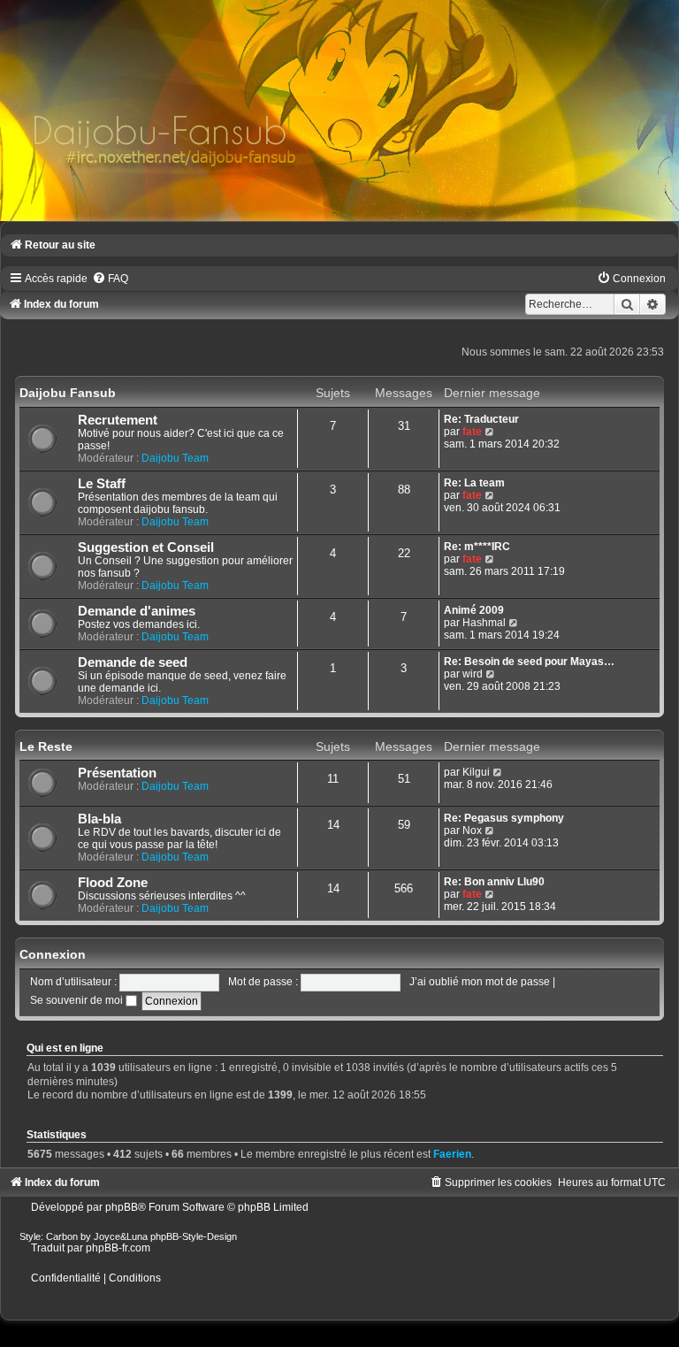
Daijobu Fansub (67, 393)
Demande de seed (132, 662)
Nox (472, 830)
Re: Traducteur (481, 419)
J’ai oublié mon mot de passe (479, 982)
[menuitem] (110, 278)
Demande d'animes (136, 611)
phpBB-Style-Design (193, 1236)
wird (472, 674)
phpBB (121, 1207)
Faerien (452, 1154)
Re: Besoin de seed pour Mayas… (529, 661)
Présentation (117, 773)
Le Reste (45, 746)
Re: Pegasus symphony (504, 818)
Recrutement (117, 420)
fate (472, 431)
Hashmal (484, 622)
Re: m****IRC (477, 546)
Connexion (52, 954)
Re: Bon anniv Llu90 (494, 882)
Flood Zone (113, 883)
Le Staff (102, 484)
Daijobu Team (175, 458)
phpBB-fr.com (118, 1248)
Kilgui (476, 772)
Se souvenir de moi (78, 1000)
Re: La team (474, 483)
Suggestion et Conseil (146, 547)
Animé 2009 (474, 610)
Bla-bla (99, 819)
